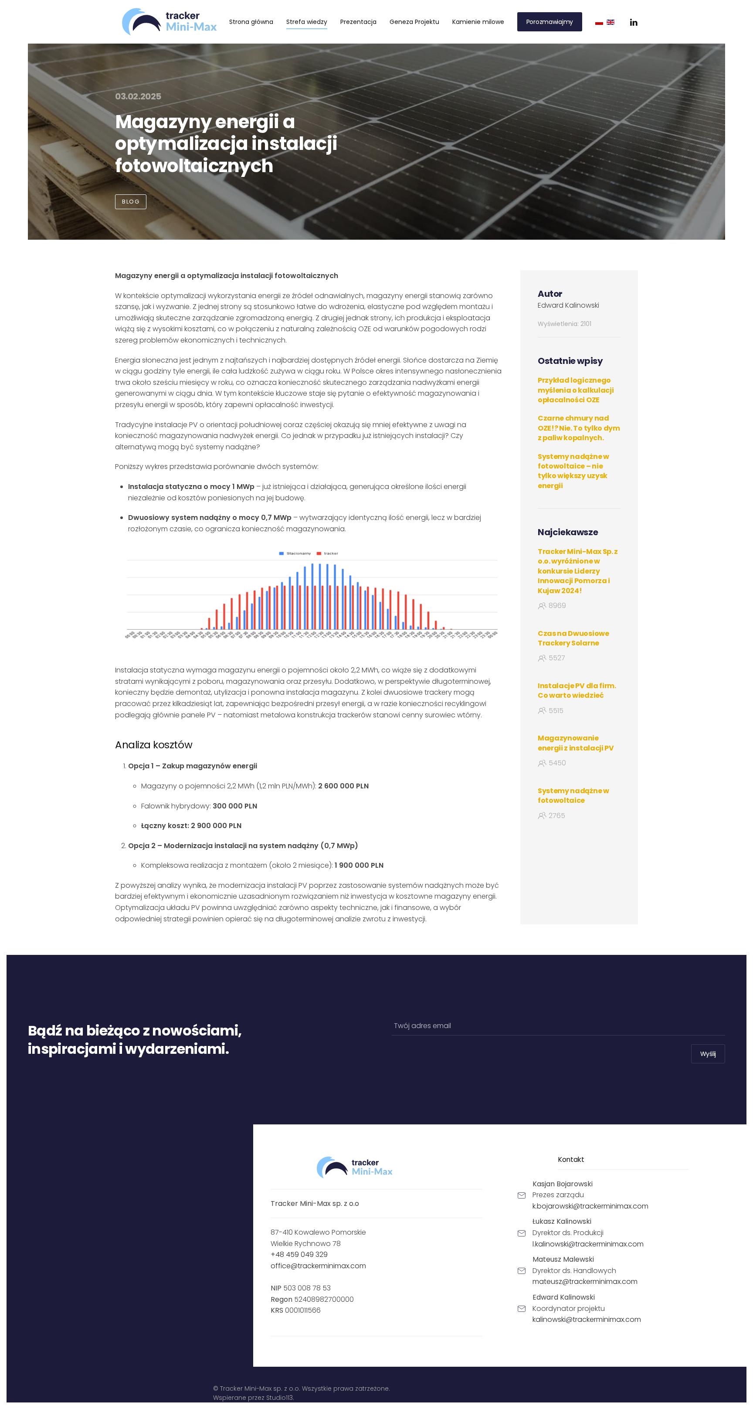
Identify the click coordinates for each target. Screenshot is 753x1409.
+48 (299, 1254)
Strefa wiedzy (306, 21)
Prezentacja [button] (358, 21)
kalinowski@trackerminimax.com (587, 1319)
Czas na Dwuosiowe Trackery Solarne (573, 638)
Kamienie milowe (478, 21)
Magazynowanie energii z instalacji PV (576, 743)
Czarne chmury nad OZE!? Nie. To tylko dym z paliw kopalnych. (579, 428)
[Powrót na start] (169, 21)
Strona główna (251, 21)
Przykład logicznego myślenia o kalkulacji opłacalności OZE (576, 390)
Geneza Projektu (414, 21)
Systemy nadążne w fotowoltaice (573, 795)
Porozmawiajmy (549, 21)
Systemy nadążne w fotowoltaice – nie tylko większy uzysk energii (573, 471)
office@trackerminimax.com (318, 1266)
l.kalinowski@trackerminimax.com (588, 1244)
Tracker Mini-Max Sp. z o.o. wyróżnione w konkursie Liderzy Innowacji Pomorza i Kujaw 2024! (578, 571)
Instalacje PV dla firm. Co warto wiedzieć (577, 690)
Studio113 (279, 1397)
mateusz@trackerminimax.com (585, 1282)
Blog (130, 201)
